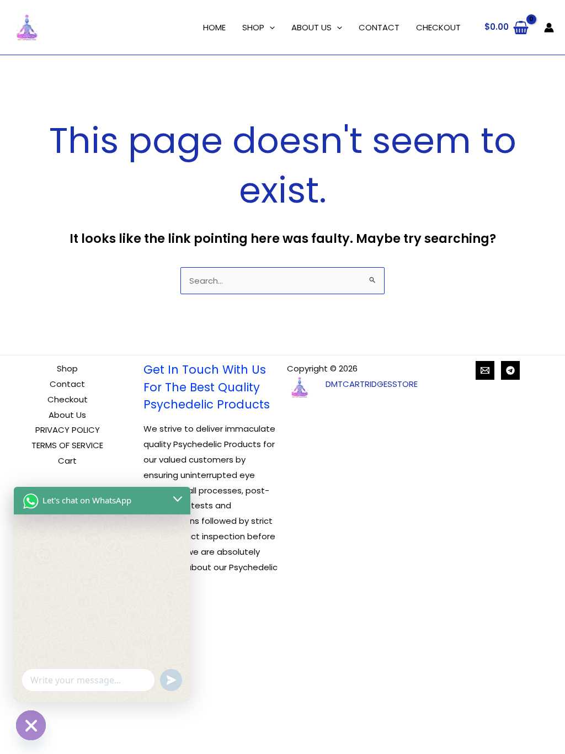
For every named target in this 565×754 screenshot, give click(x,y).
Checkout (67, 399)
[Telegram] (510, 370)
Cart (67, 460)
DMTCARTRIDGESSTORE (372, 384)
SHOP (253, 27)
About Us (67, 415)
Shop (67, 368)
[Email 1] (485, 370)
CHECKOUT (438, 27)
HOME (214, 27)
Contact (67, 384)
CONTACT (379, 27)
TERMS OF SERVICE (67, 445)
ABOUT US (311, 27)
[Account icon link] (549, 28)
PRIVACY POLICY (67, 430)
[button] (269, 27)
